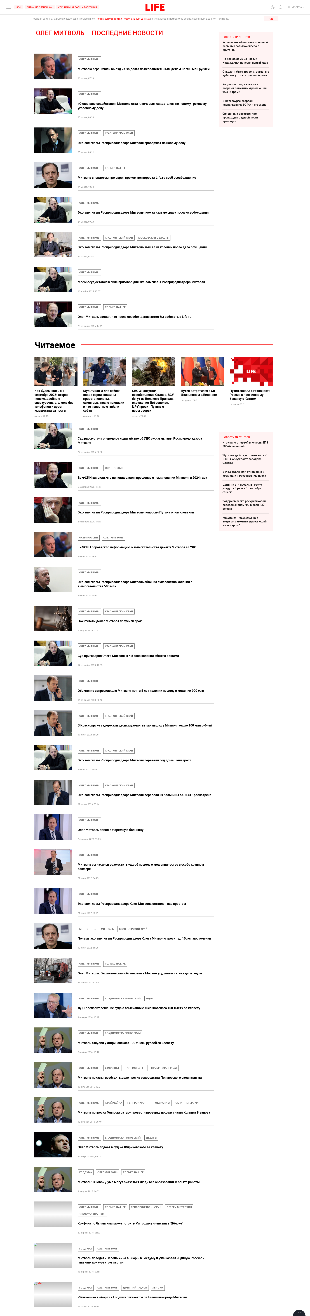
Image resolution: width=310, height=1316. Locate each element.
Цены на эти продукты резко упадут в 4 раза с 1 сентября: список (242, 488)
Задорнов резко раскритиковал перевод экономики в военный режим (244, 505)
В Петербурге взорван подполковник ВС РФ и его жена (244, 103)
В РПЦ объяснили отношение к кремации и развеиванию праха (244, 473)
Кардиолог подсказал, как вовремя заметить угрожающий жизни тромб (244, 88)
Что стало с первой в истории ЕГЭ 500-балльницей (245, 444)
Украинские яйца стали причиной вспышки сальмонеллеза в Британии (245, 46)
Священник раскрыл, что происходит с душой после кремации (240, 117)
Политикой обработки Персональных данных (123, 18)
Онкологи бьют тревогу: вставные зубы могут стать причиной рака (245, 73)
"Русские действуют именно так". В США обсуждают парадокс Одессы (245, 459)
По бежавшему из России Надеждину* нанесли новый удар (245, 61)
